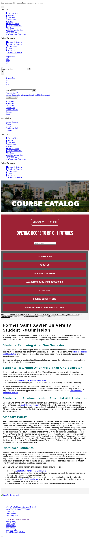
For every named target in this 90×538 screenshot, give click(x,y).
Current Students (12, 95)
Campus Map (12, 13)
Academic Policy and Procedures (44, 282)
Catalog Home (44, 256)
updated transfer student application (31, 380)
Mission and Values (14, 26)
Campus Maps (11, 513)
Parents (20, 95)
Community (12, 46)
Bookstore (11, 50)
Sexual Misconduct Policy (15, 532)
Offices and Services (15, 30)
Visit (7, 59)
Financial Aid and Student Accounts (44, 307)
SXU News (12, 32)
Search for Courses (15, 53)
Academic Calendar (14, 44)
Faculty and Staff (35, 95)
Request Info (10, 57)
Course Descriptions (44, 299)
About (8, 114)
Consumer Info (11, 530)
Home (3, 315)
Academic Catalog (15, 42)
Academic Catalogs (15, 315)
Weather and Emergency (17, 34)
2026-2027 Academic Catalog (37, 315)
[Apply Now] (45, 225)
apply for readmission (30, 405)
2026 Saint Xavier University (17, 519)
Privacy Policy (11, 522)
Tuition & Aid (11, 106)
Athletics (9, 112)
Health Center (13, 24)
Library (10, 48)
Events (10, 22)
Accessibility (10, 528)
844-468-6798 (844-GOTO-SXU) (18, 509)
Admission (10, 101)
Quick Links (12, 97)
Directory (11, 17)
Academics (10, 103)
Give (7, 63)
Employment (12, 19)
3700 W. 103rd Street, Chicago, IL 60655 (21, 507)
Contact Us (10, 511)
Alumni (26, 95)
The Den (11, 15)
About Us (45, 265)
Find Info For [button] (11, 93)
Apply (8, 61)
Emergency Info (12, 515)
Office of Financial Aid (29, 479)
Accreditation (11, 526)
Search (3, 69)
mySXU (11, 28)
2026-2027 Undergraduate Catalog (66, 315)
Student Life (10, 108)
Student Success (12, 110)
